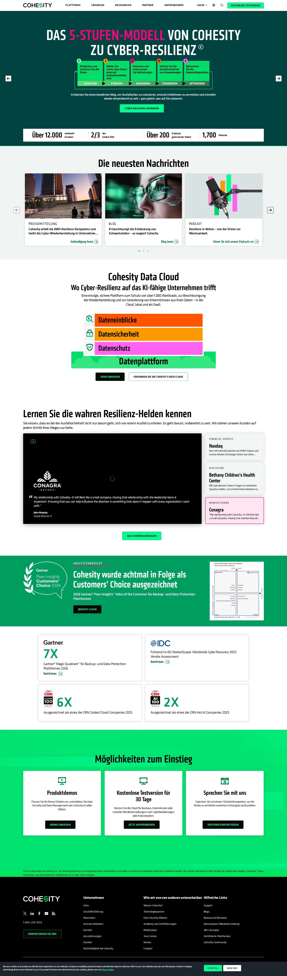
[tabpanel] (143, 78)
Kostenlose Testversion (245, 5)
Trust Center (150, 936)
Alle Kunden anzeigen (141, 536)
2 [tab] (143, 250)
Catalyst (148, 948)
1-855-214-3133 (32, 922)
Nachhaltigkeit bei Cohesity (98, 948)
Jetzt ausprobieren (142, 824)
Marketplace (150, 930)
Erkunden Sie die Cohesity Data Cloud (158, 377)
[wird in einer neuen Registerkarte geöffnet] (25, 914)
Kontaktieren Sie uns (42, 934)
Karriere (87, 930)
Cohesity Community (215, 942)
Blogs (207, 911)
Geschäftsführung (93, 911)
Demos (147, 942)
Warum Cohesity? (153, 905)
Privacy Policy (107, 969)
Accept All (212, 968)
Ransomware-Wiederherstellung (221, 923)
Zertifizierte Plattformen (217, 936)
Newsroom (89, 917)
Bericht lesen (87, 609)
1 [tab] (139, 250)
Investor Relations (93, 923)
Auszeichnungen (92, 936)
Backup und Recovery (215, 917)
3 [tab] (147, 250)
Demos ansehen (60, 824)
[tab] (234, 446)
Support (208, 905)
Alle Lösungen (211, 930)
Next (278, 78)
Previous (8, 78)
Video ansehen (110, 377)
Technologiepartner (154, 911)
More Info (232, 968)
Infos (86, 905)
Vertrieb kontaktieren (223, 824)
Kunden (87, 942)
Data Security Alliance (155, 917)
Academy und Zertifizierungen (160, 923)
